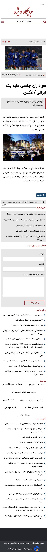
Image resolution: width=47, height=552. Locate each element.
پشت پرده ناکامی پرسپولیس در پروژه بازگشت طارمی (23, 458)
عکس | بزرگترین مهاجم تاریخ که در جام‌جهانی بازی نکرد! (24, 354)
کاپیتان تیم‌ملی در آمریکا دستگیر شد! (29, 320)
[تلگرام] (3, 42)
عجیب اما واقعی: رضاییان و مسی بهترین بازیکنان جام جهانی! (24, 373)
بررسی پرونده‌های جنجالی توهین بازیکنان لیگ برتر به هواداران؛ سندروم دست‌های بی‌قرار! (22, 509)
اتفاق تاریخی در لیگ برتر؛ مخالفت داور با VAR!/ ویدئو (22, 219)
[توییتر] (8, 42)
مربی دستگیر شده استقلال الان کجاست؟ (27, 325)
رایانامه (41, 264)
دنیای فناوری (8, 400)
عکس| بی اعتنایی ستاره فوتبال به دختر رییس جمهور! (23, 315)
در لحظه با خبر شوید (36, 384)
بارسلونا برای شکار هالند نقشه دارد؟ (29, 480)
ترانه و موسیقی (10, 407)
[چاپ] (26, 75)
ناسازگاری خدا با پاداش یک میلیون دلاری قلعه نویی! (23, 339)
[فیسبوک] (5, 42)
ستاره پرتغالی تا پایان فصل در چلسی (29, 225)
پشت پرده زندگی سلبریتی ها (23, 392)
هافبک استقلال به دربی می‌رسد (31, 442)
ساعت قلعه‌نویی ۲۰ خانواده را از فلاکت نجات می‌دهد (23, 361)
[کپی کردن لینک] (44, 202)
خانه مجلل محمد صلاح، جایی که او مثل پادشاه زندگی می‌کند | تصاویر (23, 332)
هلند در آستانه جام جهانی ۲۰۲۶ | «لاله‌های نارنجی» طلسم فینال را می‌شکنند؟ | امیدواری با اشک (24, 346)
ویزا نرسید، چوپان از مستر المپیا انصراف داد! (26, 447)
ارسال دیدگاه (34, 303)
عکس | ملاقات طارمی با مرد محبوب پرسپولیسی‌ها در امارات (23, 487)
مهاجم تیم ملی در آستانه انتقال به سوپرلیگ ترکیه (24, 452)
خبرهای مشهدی (23, 415)
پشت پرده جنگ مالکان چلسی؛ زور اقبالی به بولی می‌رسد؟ (24, 238)
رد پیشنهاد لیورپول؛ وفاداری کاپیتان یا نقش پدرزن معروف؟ (24, 473)
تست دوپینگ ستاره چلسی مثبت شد (29, 231)
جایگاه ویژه (13, 543)
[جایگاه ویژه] (23, 16)
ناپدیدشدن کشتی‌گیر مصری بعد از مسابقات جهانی (24, 423)
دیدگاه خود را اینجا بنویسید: (33, 274)
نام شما (41, 254)
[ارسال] (29, 75)
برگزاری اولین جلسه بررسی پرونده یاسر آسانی (25, 493)
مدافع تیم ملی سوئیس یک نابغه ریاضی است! (25, 366)
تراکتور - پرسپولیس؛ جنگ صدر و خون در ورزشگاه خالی (24, 517)
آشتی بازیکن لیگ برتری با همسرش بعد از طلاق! (25, 214)
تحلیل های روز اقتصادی (12, 384)
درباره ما (43, 3)
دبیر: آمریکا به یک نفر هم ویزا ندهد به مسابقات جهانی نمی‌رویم (25, 430)
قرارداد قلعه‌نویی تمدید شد (33, 437)
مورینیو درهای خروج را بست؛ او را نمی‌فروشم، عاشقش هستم (25, 465)
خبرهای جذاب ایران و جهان (32, 400)
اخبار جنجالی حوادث (34, 407)
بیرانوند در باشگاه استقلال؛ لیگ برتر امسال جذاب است (24, 500)
